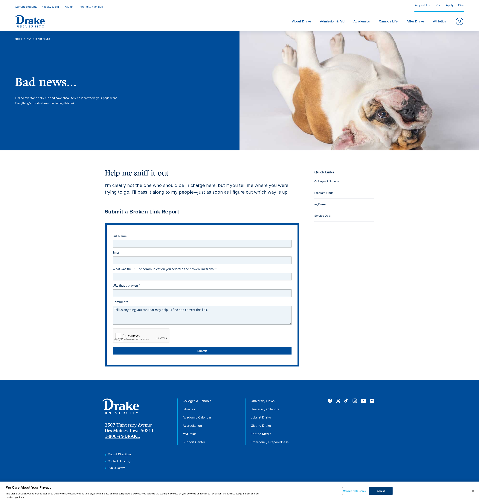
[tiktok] (346, 400)
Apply (450, 5)
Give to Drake (261, 425)
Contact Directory (119, 461)
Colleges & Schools (327, 181)
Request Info (422, 5)
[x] (338, 400)
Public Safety (116, 468)
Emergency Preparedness (270, 442)
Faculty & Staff (51, 6)
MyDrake (189, 433)
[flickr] (372, 400)
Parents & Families (91, 6)
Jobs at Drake (261, 417)
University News (262, 400)
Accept (381, 491)
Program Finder (324, 193)
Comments (120, 302)
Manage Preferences (354, 491)
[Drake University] (30, 21)
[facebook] (330, 400)
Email (116, 252)
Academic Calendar (197, 417)
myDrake (320, 204)
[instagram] (355, 400)
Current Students (26, 6)
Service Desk (322, 215)
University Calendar (265, 409)
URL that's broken (126, 285)
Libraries (189, 409)
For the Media (261, 433)
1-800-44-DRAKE (122, 436)
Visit (438, 5)
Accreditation (192, 425)
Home (18, 39)
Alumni (69, 6)
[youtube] (363, 401)
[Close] (473, 491)
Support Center (194, 442)
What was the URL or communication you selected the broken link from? (164, 269)
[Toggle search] (459, 21)
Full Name (120, 236)
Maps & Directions (119, 454)
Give (461, 5)
